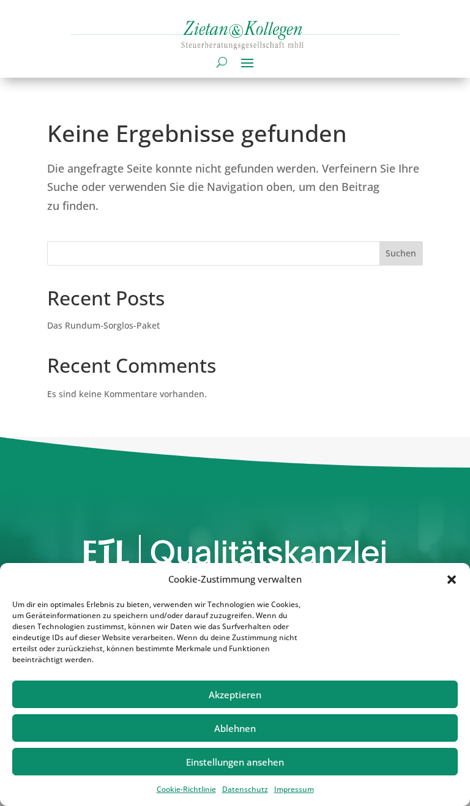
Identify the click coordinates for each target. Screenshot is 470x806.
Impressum (294, 789)
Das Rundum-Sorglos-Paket (103, 325)
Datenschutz (245, 789)
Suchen (401, 253)
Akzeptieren (235, 694)
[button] (452, 579)
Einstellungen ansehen (235, 762)
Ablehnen (235, 728)
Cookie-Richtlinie (186, 789)
